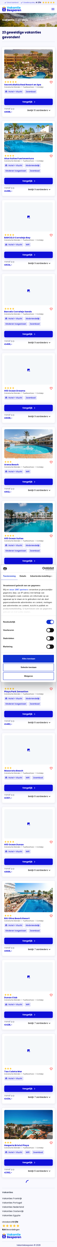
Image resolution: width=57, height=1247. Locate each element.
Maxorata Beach (13, 770)
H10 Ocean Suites (13, 538)
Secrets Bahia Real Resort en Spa (22, 84)
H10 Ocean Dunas (14, 844)
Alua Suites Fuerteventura (19, 158)
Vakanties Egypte (11, 1211)
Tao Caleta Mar (13, 1071)
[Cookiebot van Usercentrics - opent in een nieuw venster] (42, 568)
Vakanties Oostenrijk (13, 1206)
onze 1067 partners (18, 589)
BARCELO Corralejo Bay (17, 237)
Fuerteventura (28, 87)
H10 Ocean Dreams (14, 390)
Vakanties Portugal (12, 1198)
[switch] (50, 630)
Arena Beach (11, 464)
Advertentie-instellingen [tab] (41, 576)
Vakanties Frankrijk (12, 1194)
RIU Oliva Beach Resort (17, 918)
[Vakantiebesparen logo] (11, 9)
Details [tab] (23, 576)
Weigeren (28, 676)
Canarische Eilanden (12, 87)
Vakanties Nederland (13, 1202)
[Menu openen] (53, 9)
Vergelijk (27, 101)
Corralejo (40, 87)
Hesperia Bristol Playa (16, 1145)
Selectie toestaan (28, 667)
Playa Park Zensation (16, 691)
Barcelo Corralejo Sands (18, 311)
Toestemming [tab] (9, 576)
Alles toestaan (28, 658)
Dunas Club (10, 997)
